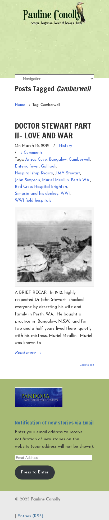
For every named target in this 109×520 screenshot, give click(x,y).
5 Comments (31, 153)
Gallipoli (48, 167)
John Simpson (27, 180)
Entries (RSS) (30, 516)
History (65, 146)
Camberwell (79, 160)
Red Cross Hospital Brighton (41, 187)
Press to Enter (34, 472)
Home (20, 105)
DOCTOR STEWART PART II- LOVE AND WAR (53, 130)
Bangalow (58, 160)
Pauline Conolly (54, 13)
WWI (65, 194)
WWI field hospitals (33, 201)
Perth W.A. (80, 180)
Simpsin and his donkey (36, 194)
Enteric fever (27, 167)
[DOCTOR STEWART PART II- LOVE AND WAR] (54, 247)
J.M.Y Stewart (67, 173)
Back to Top (87, 365)
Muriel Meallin (55, 180)
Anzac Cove (36, 160)
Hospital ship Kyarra (34, 173)
